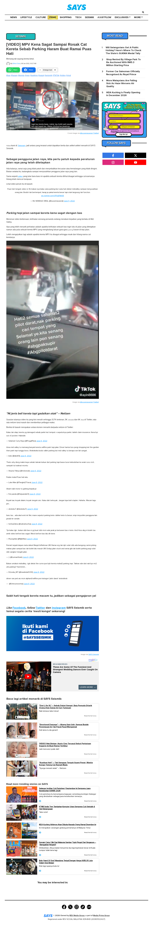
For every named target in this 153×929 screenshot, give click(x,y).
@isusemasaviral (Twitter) (89, 133)
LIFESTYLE (26, 17)
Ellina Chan (16, 63)
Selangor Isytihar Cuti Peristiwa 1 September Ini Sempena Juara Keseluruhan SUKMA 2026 (64, 789)
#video (63, 75)
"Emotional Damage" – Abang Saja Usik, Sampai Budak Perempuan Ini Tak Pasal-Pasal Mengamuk (64, 725)
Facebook (19, 607)
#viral (68, 75)
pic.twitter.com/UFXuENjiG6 (52, 196)
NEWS (13, 17)
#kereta (21, 75)
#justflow (104, 17)
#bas (8, 75)
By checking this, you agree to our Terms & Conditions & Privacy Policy (125, 132)
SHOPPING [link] (66, 17)
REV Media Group (77, 915)
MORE (137, 17)
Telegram (21, 146)
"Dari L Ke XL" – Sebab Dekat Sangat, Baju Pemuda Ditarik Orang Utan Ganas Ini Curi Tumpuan (65, 706)
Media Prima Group (101, 915)
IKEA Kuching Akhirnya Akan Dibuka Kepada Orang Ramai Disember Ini (67, 825)
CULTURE (41, 17)
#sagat (41, 75)
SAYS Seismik (93, 654)
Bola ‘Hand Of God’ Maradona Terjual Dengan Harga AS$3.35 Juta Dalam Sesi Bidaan (66, 862)
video (20, 176)
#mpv (27, 75)
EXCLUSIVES (121, 17)
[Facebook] (64, 906)
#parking (34, 75)
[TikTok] (83, 906)
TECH (78, 17)
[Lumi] (89, 906)
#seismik (48, 75)
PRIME (52, 17)
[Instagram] (76, 906)
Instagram (59, 607)
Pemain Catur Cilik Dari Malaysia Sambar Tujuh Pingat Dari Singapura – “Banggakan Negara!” (67, 843)
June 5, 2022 (69, 201)
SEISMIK (89, 17)
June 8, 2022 (37, 524)
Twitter (40, 607)
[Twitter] (70, 906)
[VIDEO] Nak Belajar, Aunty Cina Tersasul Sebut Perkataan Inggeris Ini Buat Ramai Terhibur (65, 745)
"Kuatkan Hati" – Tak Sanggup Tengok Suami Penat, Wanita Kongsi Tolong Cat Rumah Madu (66, 764)
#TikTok (56, 75)
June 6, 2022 (41, 441)
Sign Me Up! (123, 134)
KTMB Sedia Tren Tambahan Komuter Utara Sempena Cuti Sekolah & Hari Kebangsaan (67, 808)
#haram (14, 75)
